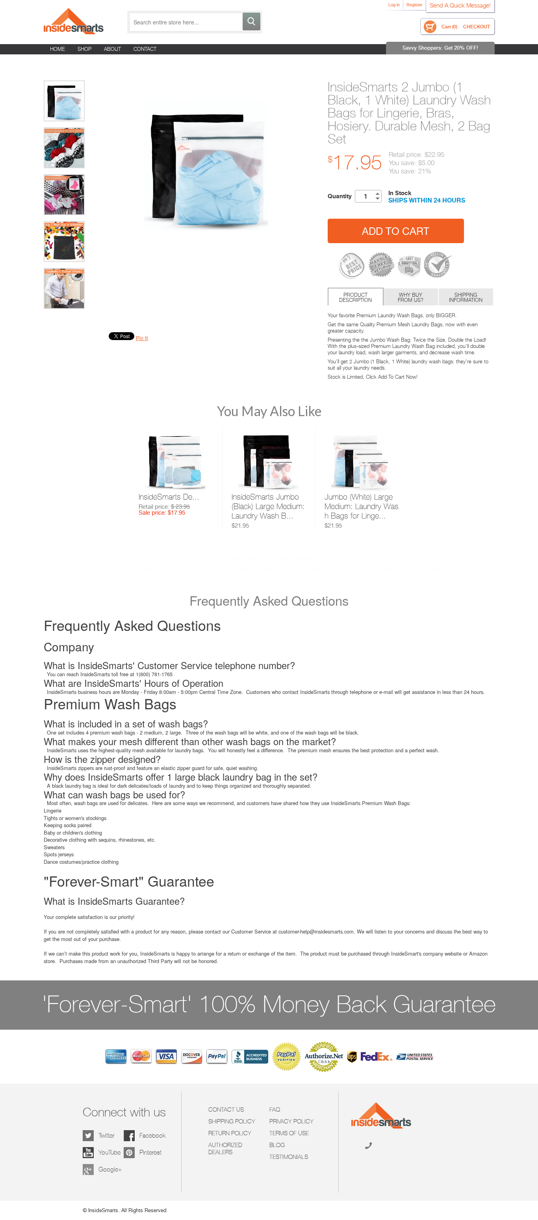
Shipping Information (465, 297)
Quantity (340, 196)
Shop (84, 49)
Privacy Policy (291, 1121)
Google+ (110, 1169)
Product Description (355, 297)
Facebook (152, 1135)
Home (57, 49)
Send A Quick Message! (460, 5)
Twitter (106, 1135)
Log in (394, 4)
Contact (145, 49)
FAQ (274, 1109)
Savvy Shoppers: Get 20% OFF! (440, 48)
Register (414, 4)
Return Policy (229, 1133)
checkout (476, 27)
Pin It (142, 338)
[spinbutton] (364, 196)
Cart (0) (449, 27)
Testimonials (288, 1156)
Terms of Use (289, 1133)
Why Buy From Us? (410, 297)
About (112, 49)
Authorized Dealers (225, 1149)
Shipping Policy (231, 1121)
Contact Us (226, 1109)
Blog (277, 1145)
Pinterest (150, 1152)
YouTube (109, 1152)
